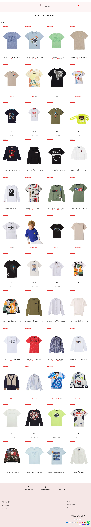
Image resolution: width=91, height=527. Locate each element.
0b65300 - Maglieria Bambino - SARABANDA (34, 397)
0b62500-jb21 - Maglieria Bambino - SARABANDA (34, 321)
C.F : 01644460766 (5, 508)
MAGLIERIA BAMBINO (12, 13)
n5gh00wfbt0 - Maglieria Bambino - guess (79, 472)
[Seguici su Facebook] (2, 512)
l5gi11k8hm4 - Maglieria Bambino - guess (56, 472)
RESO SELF (85, 499)
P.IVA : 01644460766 (5, 507)
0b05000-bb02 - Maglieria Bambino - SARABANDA (79, 359)
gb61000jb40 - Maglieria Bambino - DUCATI (34, 170)
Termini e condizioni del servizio (72, 506)
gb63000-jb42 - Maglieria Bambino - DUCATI (79, 208)
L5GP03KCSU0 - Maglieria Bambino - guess (79, 57)
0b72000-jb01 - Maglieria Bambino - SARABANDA (79, 321)
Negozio (6, 13)
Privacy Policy (69, 499)
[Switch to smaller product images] (3, 22)
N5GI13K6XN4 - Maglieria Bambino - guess (56, 57)
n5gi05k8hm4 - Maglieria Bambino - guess (34, 57)
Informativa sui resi (70, 501)
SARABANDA (12, 131)
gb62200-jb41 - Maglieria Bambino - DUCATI (56, 208)
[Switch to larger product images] (1, 22)
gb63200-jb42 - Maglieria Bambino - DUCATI (34, 208)
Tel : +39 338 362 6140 (5, 505)
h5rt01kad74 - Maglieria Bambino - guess (12, 170)
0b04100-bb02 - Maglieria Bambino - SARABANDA (12, 397)
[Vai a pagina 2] (49, 479)
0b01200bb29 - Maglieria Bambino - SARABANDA (12, 321)
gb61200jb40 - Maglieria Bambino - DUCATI (12, 208)
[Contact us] (88, 522)
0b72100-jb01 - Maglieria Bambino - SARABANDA (56, 321)
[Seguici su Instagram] (5, 512)
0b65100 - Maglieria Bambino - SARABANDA (56, 359)
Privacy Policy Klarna (70, 507)
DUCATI (34, 169)
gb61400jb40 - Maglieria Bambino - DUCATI (56, 170)
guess (79, 131)
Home (3, 13)
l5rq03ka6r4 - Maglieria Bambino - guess (12, 472)
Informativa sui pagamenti (71, 504)
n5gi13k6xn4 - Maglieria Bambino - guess (12, 57)
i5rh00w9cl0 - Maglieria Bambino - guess (79, 170)
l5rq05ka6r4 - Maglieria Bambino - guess (79, 397)
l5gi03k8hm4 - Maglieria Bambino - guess (56, 397)
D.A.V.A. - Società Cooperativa (6, 499)
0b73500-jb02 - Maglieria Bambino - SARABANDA (12, 359)
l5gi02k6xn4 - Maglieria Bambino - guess (34, 472)
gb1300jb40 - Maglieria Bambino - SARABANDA (34, 359)
